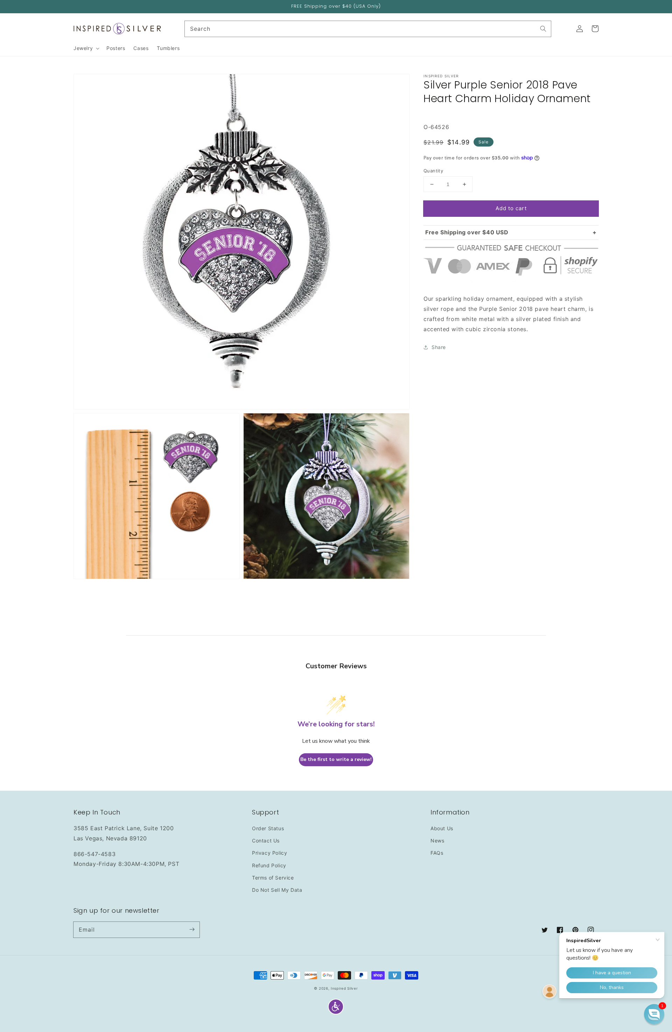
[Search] (543, 28)
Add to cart (511, 208)
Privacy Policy (269, 853)
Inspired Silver (344, 988)
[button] (336, 1007)
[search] (368, 29)
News (437, 841)
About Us (441, 828)
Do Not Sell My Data (277, 890)
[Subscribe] (192, 929)
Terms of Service (273, 878)
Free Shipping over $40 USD (467, 232)
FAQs (436, 853)
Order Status (268, 828)
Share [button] (439, 347)
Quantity (433, 170)
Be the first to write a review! (336, 759)
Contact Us (266, 841)
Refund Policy (269, 865)
